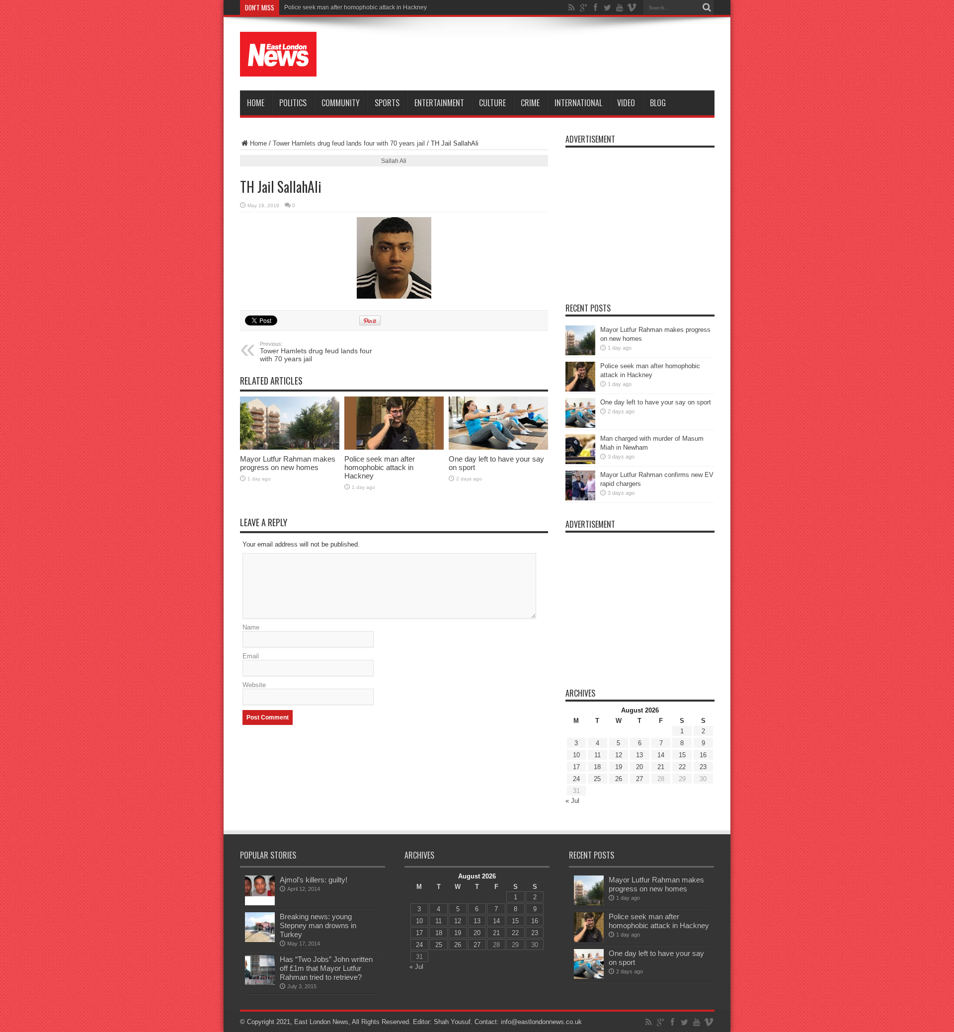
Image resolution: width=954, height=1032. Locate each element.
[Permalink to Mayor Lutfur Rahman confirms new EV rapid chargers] (580, 485)
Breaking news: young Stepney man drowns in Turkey (318, 925)
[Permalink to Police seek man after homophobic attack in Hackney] (394, 423)
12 (618, 755)
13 (639, 755)
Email (250, 656)
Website (254, 685)
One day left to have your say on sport (655, 402)
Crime (530, 103)
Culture (492, 103)
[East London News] (278, 54)
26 (618, 779)
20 (639, 767)
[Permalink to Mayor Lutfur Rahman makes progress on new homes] (289, 423)
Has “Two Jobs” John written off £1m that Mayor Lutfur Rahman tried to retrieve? (326, 968)
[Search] (707, 7)
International (578, 103)
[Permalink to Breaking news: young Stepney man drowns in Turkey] (260, 927)
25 (597, 779)
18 (597, 767)
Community (340, 103)
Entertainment (439, 103)
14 (660, 755)
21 (660, 767)
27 (639, 779)
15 (682, 755)
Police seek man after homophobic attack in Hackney (379, 467)
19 (618, 767)
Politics (293, 103)
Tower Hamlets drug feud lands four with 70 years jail (349, 143)
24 (576, 779)
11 (597, 755)
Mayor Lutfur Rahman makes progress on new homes (287, 463)
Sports (387, 103)
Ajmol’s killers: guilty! (313, 879)
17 (576, 767)
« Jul (572, 800)
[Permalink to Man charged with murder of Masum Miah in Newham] (580, 449)
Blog (658, 103)
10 (576, 755)
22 (682, 767)
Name (250, 627)
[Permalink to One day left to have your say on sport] (498, 423)
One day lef (299, 7)
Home (255, 103)
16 (703, 755)
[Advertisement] (534, 55)
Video (626, 103)
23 (703, 767)
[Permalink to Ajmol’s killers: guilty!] (260, 890)
